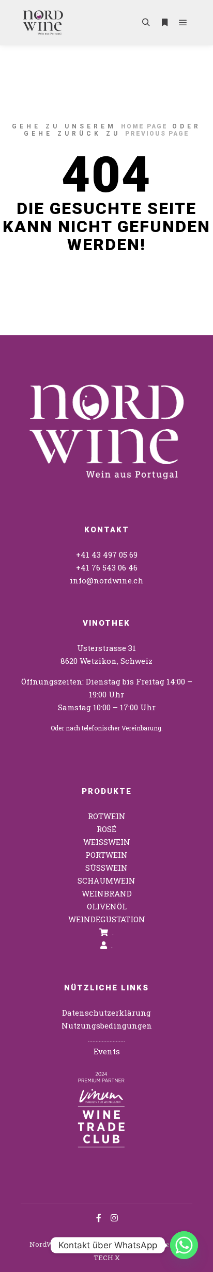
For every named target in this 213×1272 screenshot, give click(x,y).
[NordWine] (43, 22)
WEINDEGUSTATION (106, 919)
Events (107, 1051)
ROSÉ (106, 829)
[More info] (164, 22)
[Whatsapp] (184, 1245)
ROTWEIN (107, 816)
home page (144, 126)
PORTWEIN (106, 855)
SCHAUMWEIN (106, 880)
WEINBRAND (107, 893)
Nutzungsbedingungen (107, 1025)
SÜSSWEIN (106, 867)
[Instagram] (114, 1218)
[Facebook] (98, 1218)
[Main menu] (183, 22)
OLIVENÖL (107, 906)
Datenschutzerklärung (106, 1012)
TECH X (107, 1257)
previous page (157, 133)
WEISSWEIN (106, 842)
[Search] (145, 22)
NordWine (46, 1244)
